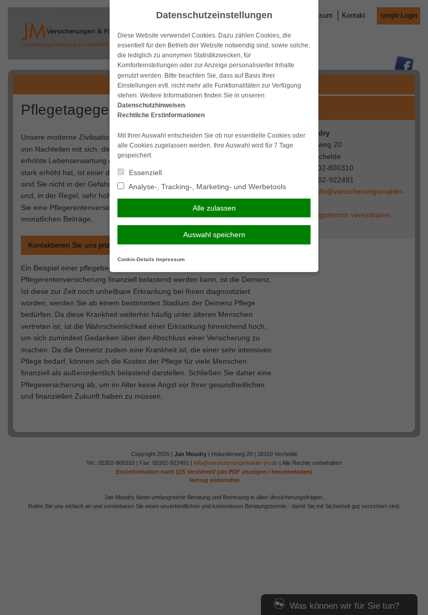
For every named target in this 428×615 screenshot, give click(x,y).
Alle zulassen (214, 208)
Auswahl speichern (214, 234)
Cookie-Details (135, 259)
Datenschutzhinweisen (151, 105)
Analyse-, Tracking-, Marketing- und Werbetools (206, 186)
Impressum (170, 259)
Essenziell (144, 172)
